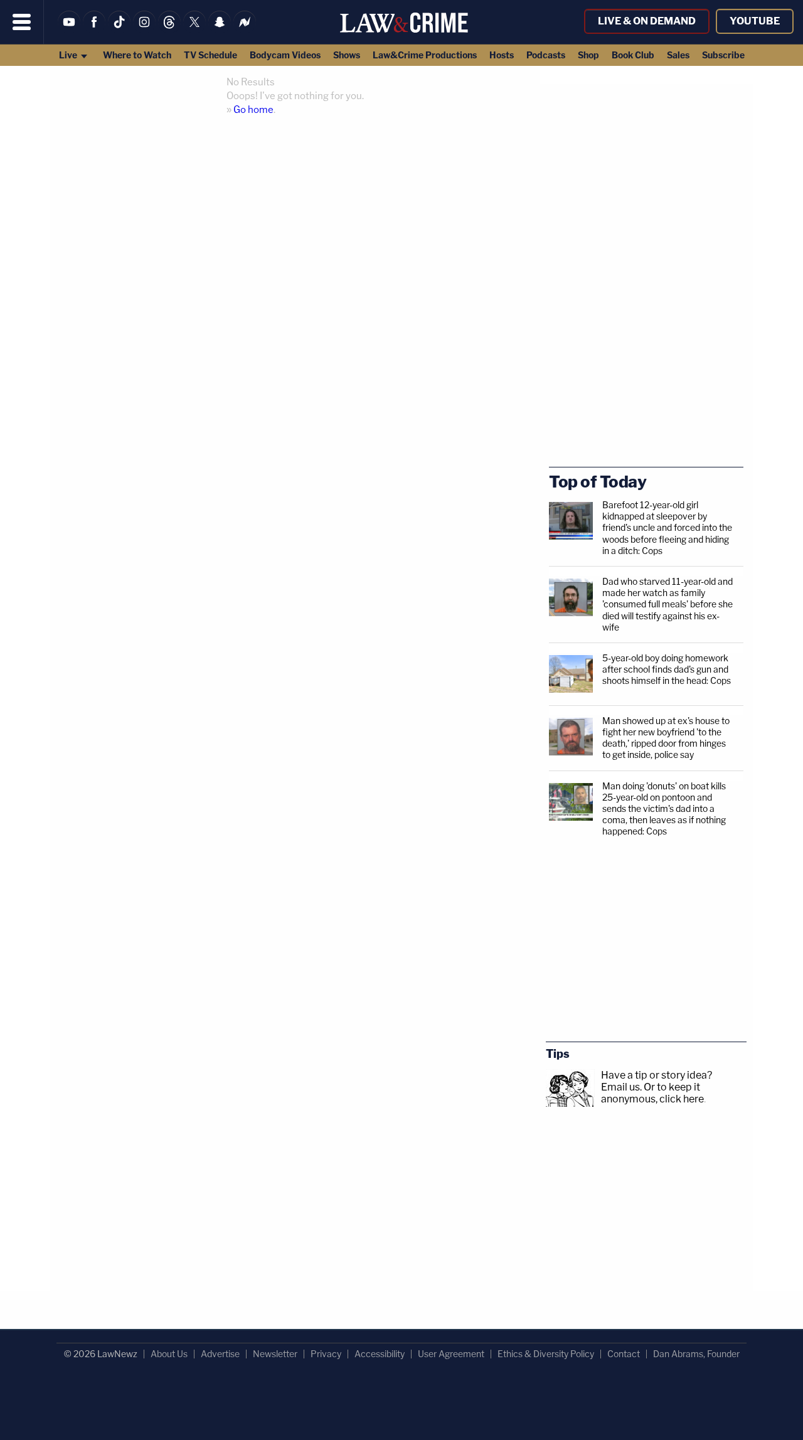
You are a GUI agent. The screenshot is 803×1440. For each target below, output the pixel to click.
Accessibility (379, 1353)
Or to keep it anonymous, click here (652, 1093)
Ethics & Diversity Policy (545, 1353)
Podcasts (545, 55)
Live (69, 55)
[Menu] (22, 22)
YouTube (755, 21)
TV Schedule (210, 55)
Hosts (501, 55)
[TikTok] (119, 30)
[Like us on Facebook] (94, 30)
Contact (623, 1353)
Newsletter (275, 1353)
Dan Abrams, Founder (696, 1353)
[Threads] (169, 30)
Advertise (220, 1353)
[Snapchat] (219, 30)
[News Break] (244, 30)
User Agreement (451, 1353)
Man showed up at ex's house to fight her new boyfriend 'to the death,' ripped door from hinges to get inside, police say (666, 737)
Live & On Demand (647, 21)
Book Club (633, 55)
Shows (346, 55)
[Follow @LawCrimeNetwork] (194, 30)
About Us (169, 1353)
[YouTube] (69, 30)
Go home (253, 109)
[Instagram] (144, 30)
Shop (588, 55)
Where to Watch (137, 55)
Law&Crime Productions (425, 55)
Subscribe (723, 55)
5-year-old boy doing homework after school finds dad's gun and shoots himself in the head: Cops (666, 669)
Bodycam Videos (285, 55)
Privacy (326, 1353)
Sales (678, 55)
